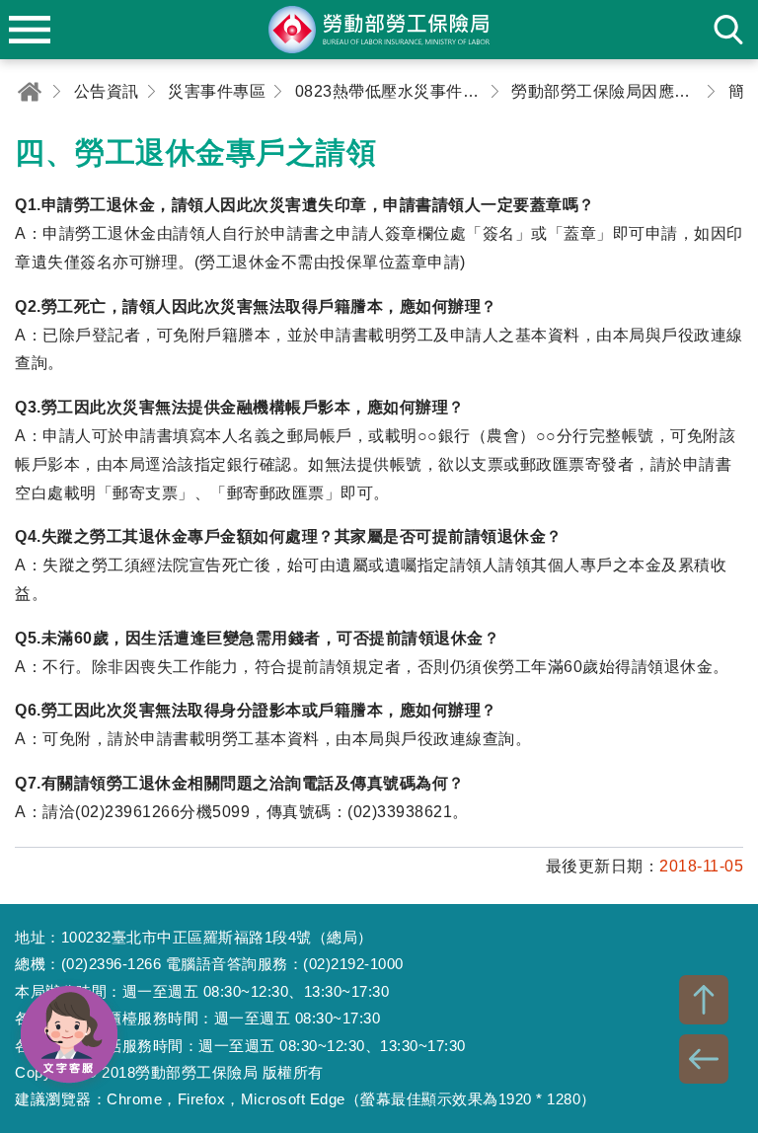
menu (29, 29)
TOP (703, 999)
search (728, 29)
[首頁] (29, 91)
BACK (703, 1059)
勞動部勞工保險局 (379, 29)
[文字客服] (69, 1034)
